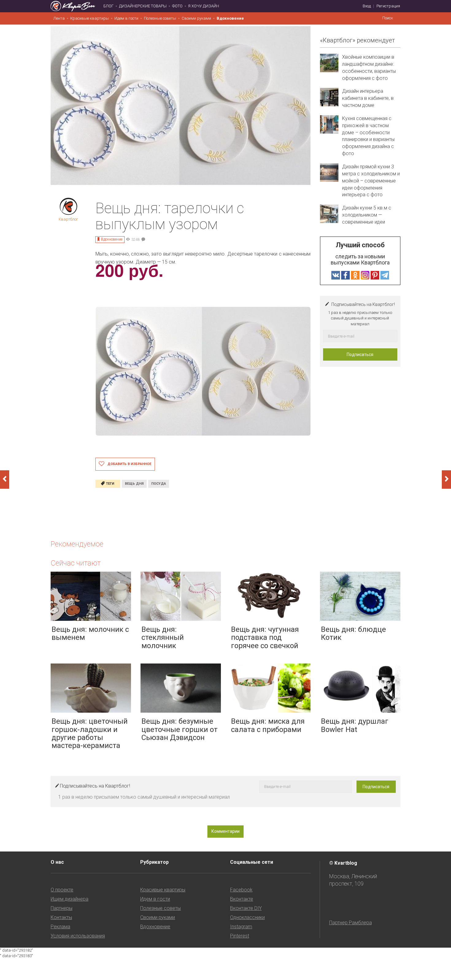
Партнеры (61, 908)
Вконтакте (241, 899)
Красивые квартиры (89, 18)
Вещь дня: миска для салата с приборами (268, 725)
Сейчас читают (76, 563)
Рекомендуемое (77, 544)
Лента (59, 18)
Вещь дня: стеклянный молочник (162, 637)
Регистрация (388, 6)
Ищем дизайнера (69, 899)
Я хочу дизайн (203, 6)
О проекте (62, 890)
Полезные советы (160, 18)
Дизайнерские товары (143, 6)
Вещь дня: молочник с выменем (90, 633)
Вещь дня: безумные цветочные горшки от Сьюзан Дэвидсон (179, 729)
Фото (177, 6)
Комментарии (225, 831)
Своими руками (196, 18)
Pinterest (239, 936)
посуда (158, 484)
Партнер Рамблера (350, 923)
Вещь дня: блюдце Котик (353, 633)
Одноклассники (247, 917)
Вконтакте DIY (246, 908)
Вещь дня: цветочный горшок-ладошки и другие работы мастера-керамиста (90, 733)
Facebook (241, 890)
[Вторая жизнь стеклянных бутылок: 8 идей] (446, 479)
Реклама (60, 927)
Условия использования (78, 936)
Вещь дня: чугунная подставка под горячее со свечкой (265, 637)
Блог (108, 6)
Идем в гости (126, 18)
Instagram (241, 927)
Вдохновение (230, 18)
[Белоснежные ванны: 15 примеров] (4, 479)
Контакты (61, 917)
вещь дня (134, 484)
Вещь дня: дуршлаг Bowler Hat (354, 725)
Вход (367, 6)
